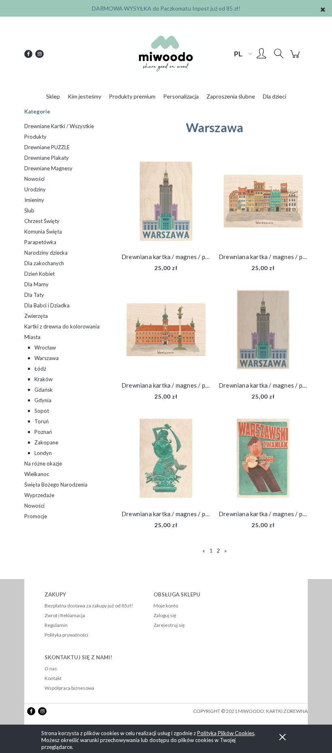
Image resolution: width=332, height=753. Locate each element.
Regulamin (56, 625)
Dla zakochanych (44, 263)
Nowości (34, 179)
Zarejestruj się (169, 625)
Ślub (29, 210)
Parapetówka (40, 242)
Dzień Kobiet (39, 273)
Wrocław (45, 347)
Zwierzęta (36, 316)
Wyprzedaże (39, 495)
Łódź (40, 368)
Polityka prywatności (66, 635)
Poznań (43, 432)
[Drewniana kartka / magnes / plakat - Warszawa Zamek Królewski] (166, 329)
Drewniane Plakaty (46, 157)
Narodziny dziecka (46, 252)
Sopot (41, 411)
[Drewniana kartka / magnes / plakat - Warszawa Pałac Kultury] (166, 201)
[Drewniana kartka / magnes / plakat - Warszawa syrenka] (166, 458)
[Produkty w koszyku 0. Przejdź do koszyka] (296, 58)
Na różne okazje (43, 463)
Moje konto (165, 606)
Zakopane (46, 442)
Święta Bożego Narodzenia (55, 484)
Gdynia (42, 400)
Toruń (41, 421)
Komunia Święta (43, 231)
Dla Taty (34, 295)
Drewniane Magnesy (48, 168)
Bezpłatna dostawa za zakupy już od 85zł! (89, 606)
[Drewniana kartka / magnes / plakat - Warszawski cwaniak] (263, 458)
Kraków (43, 379)
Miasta (32, 337)
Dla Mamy (36, 284)
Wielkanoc (36, 474)
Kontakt (53, 678)
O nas (51, 668)
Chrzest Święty (42, 221)
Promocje (35, 516)
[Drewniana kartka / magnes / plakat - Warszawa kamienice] (263, 201)
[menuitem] (53, 96)
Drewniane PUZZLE (47, 147)
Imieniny (34, 200)
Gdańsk (43, 389)
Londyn (43, 453)
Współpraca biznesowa (69, 688)
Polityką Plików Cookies (225, 733)
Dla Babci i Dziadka (47, 305)
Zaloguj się (164, 615)
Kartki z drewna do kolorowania (62, 326)
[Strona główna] (166, 54)
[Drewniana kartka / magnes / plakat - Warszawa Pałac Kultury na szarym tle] (263, 329)
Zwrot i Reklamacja (65, 615)
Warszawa (46, 358)
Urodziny (35, 189)
